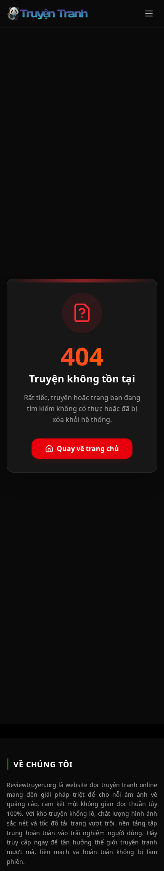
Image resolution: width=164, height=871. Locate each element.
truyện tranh (138, 842)
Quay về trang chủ (88, 448)
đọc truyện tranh (114, 785)
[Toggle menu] (148, 13)
